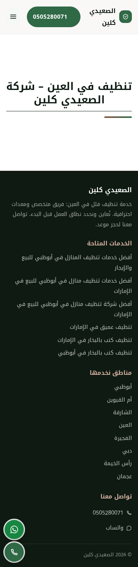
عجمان (124, 476)
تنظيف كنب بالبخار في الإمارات (95, 340)
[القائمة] (13, 16)
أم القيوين (119, 400)
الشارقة (122, 412)
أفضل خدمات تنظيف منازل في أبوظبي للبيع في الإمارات (73, 286)
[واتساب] (14, 529)
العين (125, 425)
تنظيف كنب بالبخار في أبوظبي (95, 353)
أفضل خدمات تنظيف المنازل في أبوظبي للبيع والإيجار (76, 262)
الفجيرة (123, 438)
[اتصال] (14, 552)
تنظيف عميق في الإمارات (101, 327)
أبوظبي (123, 387)
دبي (127, 451)
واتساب (114, 528)
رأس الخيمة (118, 463)
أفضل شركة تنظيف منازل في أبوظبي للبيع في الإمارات (74, 309)
